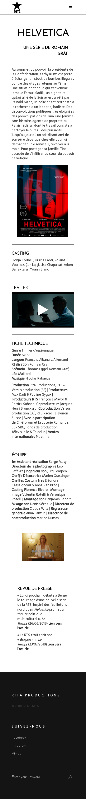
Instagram (19, 745)
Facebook (19, 737)
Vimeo (16, 753)
